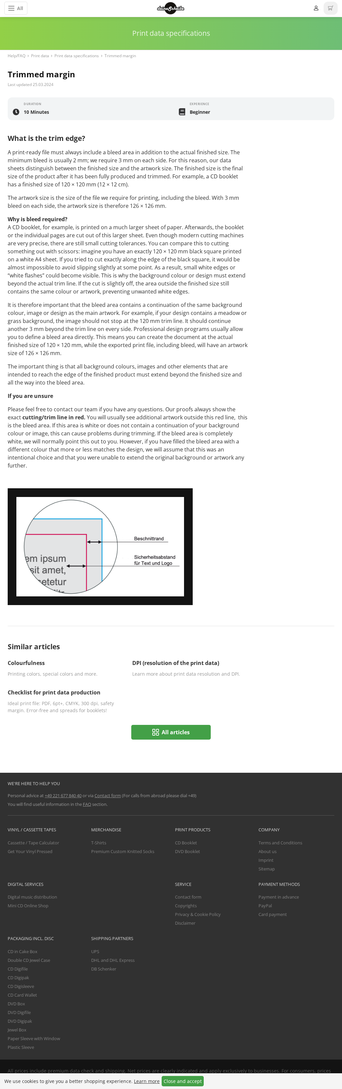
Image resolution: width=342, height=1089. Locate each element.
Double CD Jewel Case (29, 960)
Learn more (147, 1081)
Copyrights (186, 906)
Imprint (266, 860)
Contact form (108, 795)
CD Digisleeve (21, 986)
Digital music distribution (32, 897)
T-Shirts (98, 843)
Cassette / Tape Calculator (33, 843)
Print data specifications (76, 56)
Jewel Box (17, 1030)
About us (268, 851)
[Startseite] (170, 8)
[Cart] (331, 8)
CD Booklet (186, 843)
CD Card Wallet (22, 995)
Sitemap (267, 869)
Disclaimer (185, 923)
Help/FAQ (16, 56)
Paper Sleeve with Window (34, 1038)
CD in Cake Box (22, 951)
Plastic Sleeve (21, 1047)
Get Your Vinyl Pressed (30, 851)
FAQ (87, 804)
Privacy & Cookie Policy (198, 914)
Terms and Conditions (280, 843)
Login (316, 8)
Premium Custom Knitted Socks (122, 851)
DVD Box (16, 1004)
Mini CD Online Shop (28, 906)
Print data (40, 56)
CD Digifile (18, 969)
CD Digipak (18, 978)
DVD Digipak (20, 1021)
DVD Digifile (19, 1012)
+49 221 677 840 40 (63, 795)
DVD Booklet (187, 851)
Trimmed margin (120, 56)
